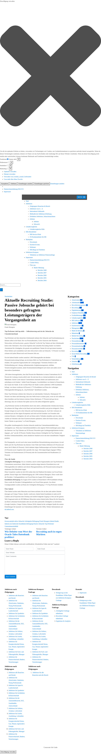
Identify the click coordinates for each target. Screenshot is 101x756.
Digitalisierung (76, 310)
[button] (50, 76)
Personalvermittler (77, 348)
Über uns (33, 265)
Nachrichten (8, 296)
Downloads (33, 242)
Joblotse (32, 219)
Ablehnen (13, 183)
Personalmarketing (77, 346)
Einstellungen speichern (41, 183)
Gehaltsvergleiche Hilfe (37, 229)
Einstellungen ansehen (25, 183)
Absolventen (76, 300)
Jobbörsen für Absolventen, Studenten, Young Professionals (16, 603)
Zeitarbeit (75, 361)
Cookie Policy (34, 262)
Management (76, 328)
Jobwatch (37, 224)
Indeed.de (15, 524)
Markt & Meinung (77, 331)
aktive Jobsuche (19, 521)
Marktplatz (29, 239)
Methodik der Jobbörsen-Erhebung (40, 214)
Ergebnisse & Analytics (63, 621)
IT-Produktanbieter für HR (38, 237)
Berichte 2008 (42, 270)
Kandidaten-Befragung (26, 524)
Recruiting (75, 351)
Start (27, 201)
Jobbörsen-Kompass (32, 252)
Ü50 (73, 356)
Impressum (7, 191)
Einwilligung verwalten (8, 752)
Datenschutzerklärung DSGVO (14, 189)
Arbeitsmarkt (76, 302)
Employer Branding (78, 313)
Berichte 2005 (42, 278)
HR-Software (76, 320)
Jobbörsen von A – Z (36, 209)
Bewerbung (75, 308)
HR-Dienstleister (31, 232)
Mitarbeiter (75, 333)
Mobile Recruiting (77, 336)
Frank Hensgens (44, 521)
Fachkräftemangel (77, 315)
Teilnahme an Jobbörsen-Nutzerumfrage (42, 255)
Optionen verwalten (10, 171)
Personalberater (76, 341)
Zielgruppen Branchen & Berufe (40, 206)
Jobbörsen (29, 203)
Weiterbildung (76, 359)
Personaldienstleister (78, 343)
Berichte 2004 (42, 280)
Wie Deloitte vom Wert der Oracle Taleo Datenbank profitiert (18, 534)
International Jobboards (37, 211)
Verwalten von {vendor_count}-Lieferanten (17, 176)
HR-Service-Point (35, 234)
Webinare (33, 247)
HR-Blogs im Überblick (37, 250)
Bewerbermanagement (79, 305)
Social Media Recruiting (79, 354)
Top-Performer (49, 524)
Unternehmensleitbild (11, 526)
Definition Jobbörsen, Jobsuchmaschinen (42, 216)
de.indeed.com (9, 509)
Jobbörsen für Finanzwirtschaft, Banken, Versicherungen (17, 659)
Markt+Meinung (39, 268)
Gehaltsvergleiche (31, 227)
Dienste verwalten (9, 174)
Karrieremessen (76, 325)
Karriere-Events (35, 244)
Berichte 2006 (42, 275)
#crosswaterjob (9, 521)
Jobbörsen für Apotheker (16, 613)
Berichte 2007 (42, 273)
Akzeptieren (4, 183)
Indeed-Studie (54, 521)
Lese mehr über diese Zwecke (13, 179)
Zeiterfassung (76, 364)
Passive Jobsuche (39, 524)
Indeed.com (8, 524)
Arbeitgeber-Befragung (32, 521)
